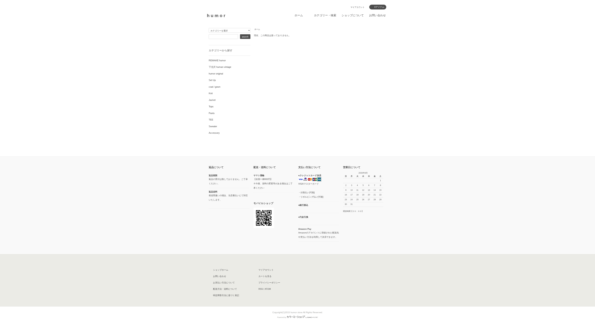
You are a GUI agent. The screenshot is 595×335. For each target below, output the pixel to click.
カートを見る (264, 276)
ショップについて (353, 15)
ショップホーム (220, 270)
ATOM (268, 289)
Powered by (281, 317)
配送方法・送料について (225, 289)
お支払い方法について (224, 282)
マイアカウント (357, 7)
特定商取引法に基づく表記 (226, 295)
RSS (260, 289)
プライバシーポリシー (269, 282)
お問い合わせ (377, 15)
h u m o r (216, 15)
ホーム (299, 15)
